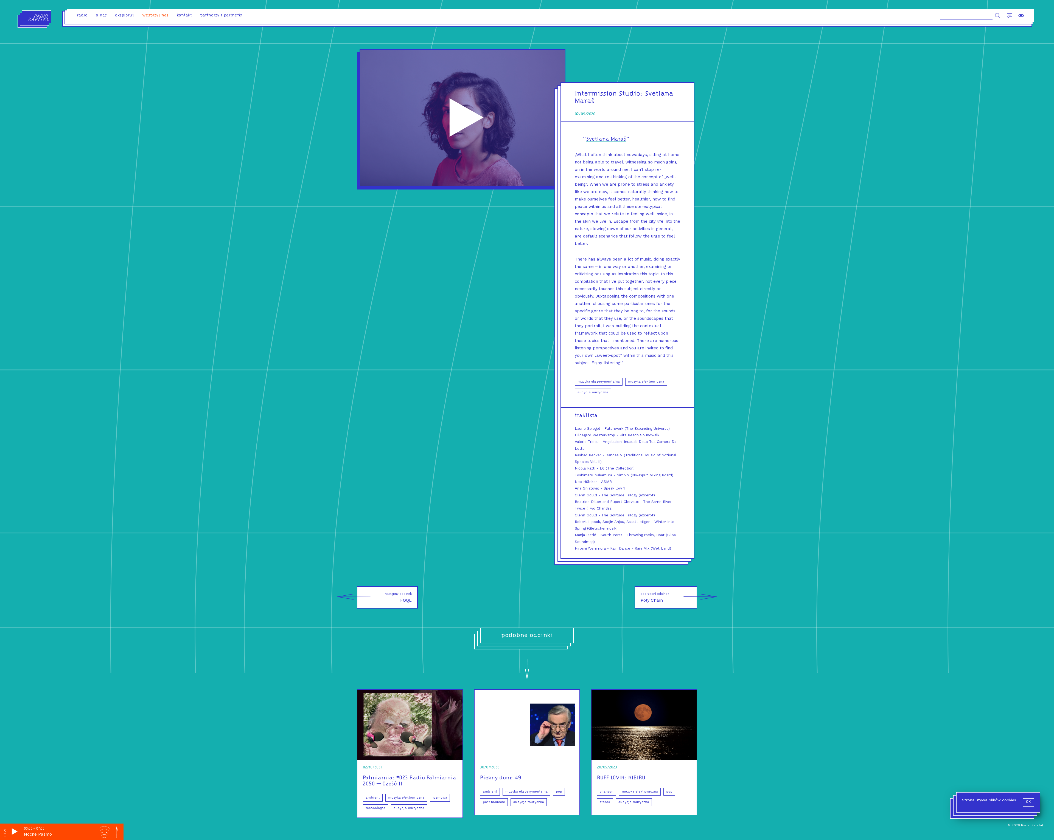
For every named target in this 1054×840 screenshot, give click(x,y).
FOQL (398, 597)
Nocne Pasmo (38, 834)
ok (1028, 802)
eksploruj (124, 15)
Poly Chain (655, 597)
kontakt (184, 15)
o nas (101, 15)
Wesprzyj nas (155, 15)
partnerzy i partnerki (221, 15)
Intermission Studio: (609, 94)
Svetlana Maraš (606, 139)
